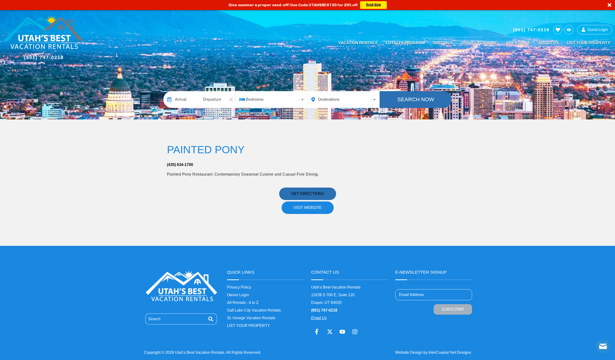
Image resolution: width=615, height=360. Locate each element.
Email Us (319, 318)
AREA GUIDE (518, 43)
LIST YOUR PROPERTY (588, 43)
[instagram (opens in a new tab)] (355, 331)
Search (154, 319)
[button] (307, 5)
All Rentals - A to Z (242, 303)
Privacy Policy (239, 287)
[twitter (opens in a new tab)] (330, 331)
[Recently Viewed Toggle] (568, 29)
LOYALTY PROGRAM (405, 43)
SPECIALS (443, 43)
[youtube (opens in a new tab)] (342, 331)
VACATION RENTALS (358, 43)
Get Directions (307, 194)
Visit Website (308, 208)
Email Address (411, 295)
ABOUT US (548, 43)
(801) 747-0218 (324, 310)
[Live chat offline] (603, 346)
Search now (415, 99)
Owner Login (238, 295)
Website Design (408, 352)
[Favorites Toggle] (557, 29)
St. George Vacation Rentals (251, 318)
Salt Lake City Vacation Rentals (254, 310)
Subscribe (453, 309)
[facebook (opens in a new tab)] (317, 331)
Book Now (373, 5)
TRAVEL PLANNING (479, 43)
